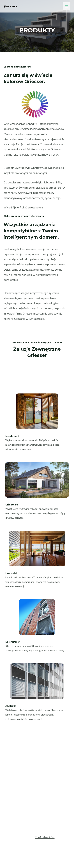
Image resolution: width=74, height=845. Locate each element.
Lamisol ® (11, 573)
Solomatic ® (12, 642)
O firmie (37, 804)
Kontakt (37, 814)
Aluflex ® (10, 706)
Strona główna (37, 799)
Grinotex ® (11, 504)
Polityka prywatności (37, 819)
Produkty (37, 809)
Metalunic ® (12, 436)
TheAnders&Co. (45, 837)
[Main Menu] (66, 6)
